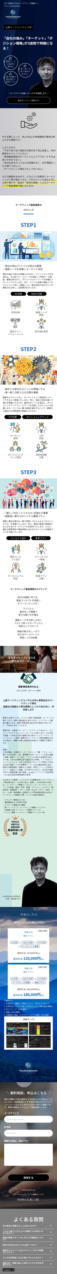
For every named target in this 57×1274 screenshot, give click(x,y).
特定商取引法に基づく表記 (28, 1199)
